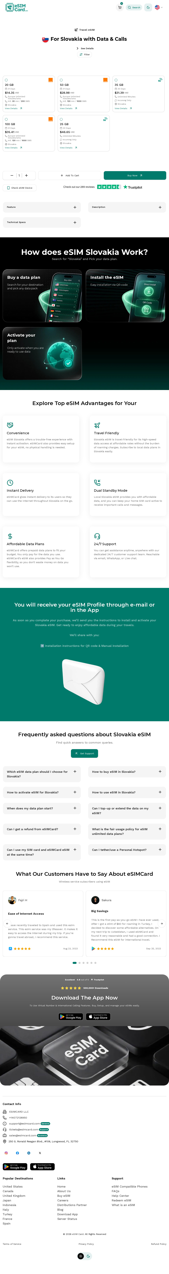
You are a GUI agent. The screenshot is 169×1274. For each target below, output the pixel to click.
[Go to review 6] (95, 963)
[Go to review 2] (78, 963)
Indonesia (9, 1205)
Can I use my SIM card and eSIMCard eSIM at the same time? (38, 852)
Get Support (87, 753)
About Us (64, 1191)
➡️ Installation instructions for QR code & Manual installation (84, 645)
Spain (7, 1223)
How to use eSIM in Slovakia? (113, 792)
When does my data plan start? (30, 808)
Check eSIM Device (21, 188)
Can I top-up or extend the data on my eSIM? (120, 811)
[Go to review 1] (74, 963)
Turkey (7, 1214)
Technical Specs (16, 222)
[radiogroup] (84, 114)
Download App (67, 1214)
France (7, 1219)
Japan (7, 1200)
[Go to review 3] (82, 963)
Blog (60, 1209)
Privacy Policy (86, 1244)
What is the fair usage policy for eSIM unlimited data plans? (120, 831)
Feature (11, 207)
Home (61, 1186)
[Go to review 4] (86, 963)
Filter (87, 54)
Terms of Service (12, 1244)
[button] (134, 7)
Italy (6, 1209)
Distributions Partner (72, 1205)
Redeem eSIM (121, 1200)
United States (13, 1186)
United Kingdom (14, 1195)
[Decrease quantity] (12, 175)
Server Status (67, 1219)
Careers (62, 1200)
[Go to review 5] (91, 963)
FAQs (115, 1191)
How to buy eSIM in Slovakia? (113, 771)
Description (98, 207)
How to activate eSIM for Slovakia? (33, 792)
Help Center (120, 1195)
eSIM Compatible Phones (130, 1186)
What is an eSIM (123, 1205)
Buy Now (132, 175)
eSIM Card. (78, 1234)
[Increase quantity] (26, 175)
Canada (8, 1191)
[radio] (6, 80)
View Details (11, 108)
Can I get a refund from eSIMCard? (32, 829)
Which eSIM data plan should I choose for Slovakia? (37, 774)
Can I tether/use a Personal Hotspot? (119, 849)
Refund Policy (158, 1244)
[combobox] (159, 7)
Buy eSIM (63, 1195)
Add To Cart (72, 175)
